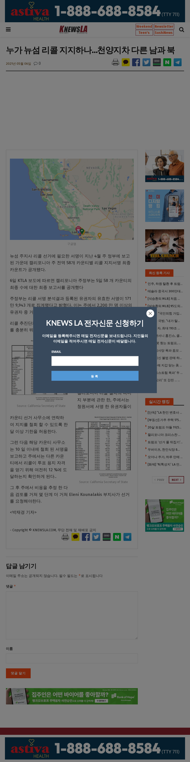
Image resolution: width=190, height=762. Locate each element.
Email (56, 351)
